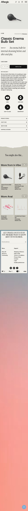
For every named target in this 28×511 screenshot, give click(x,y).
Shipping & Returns (19, 251)
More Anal (7, 196)
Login (15, 260)
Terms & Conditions (19, 255)
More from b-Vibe (11, 165)
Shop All (4, 251)
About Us (4, 253)
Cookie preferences (19, 262)
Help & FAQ (17, 253)
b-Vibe (2, 33)
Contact (16, 259)
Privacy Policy (17, 257)
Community (5, 255)
